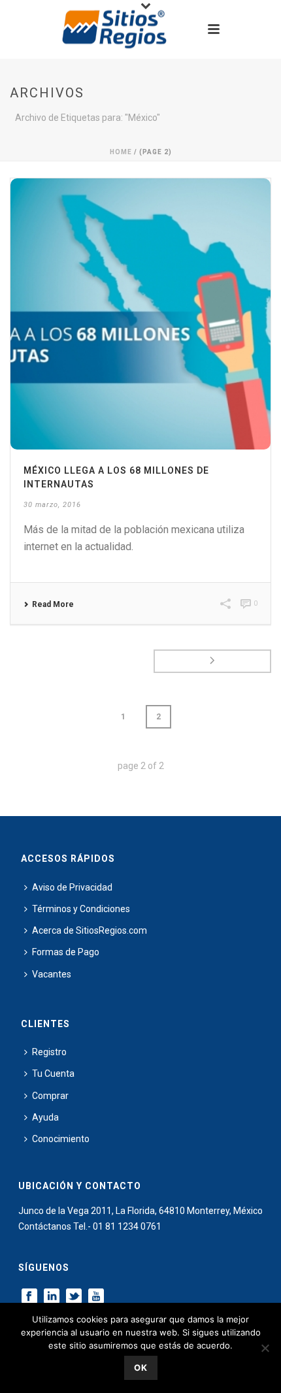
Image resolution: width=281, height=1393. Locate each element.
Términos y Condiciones (81, 909)
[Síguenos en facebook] (29, 1296)
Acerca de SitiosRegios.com (89, 930)
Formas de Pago (65, 952)
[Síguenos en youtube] (96, 1296)
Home (121, 152)
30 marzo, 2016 (52, 504)
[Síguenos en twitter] (74, 1296)
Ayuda (45, 1117)
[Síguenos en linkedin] (51, 1296)
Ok (141, 1367)
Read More (53, 604)
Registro (49, 1052)
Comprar (50, 1095)
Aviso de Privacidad (72, 887)
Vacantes (51, 974)
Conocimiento (61, 1139)
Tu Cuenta (53, 1073)
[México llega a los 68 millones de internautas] (140, 314)
